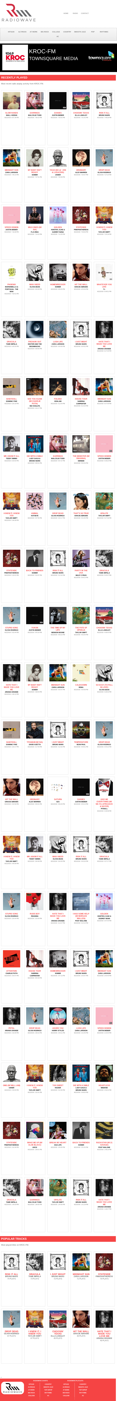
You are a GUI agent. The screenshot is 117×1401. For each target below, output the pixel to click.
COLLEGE (56, 32)
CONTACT (85, 13)
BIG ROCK (45, 32)
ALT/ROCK (22, 32)
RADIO (75, 13)
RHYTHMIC (104, 32)
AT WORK (33, 32)
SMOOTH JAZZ (80, 32)
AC (58, 36)
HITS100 (11, 32)
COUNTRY (67, 32)
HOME (66, 13)
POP (92, 32)
